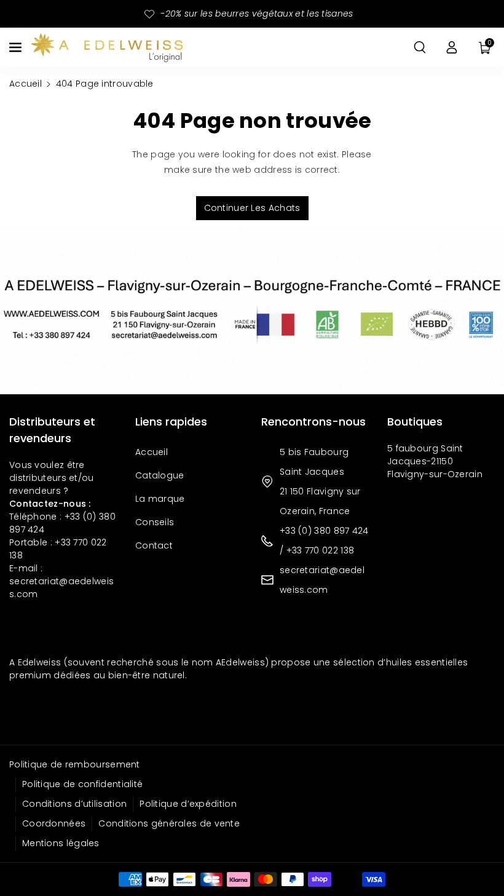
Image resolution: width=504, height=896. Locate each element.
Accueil (25, 83)
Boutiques (415, 421)
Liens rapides (171, 421)
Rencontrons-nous (313, 421)
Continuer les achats (252, 208)
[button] (16, 47)
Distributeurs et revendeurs (52, 430)
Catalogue (159, 475)
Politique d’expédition (188, 804)
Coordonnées (53, 823)
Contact (154, 545)
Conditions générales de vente (169, 823)
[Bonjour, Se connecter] (451, 47)
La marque (160, 499)
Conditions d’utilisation (74, 804)
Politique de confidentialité (82, 784)
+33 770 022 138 (320, 550)
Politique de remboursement (74, 764)
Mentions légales (61, 843)
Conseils (154, 522)
